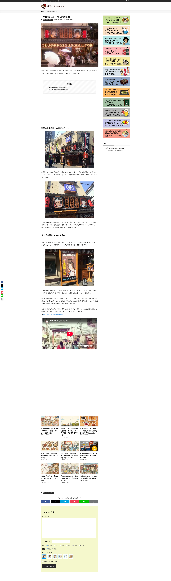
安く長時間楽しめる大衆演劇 (60, 89)
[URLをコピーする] (93, 501)
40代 (69, 545)
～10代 (50, 545)
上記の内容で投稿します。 (50, 561)
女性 (55, 549)
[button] (45, 501)
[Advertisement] (69, 111)
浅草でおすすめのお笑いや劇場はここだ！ (55, 314)
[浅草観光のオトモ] (53, 6)
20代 (56, 545)
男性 (49, 549)
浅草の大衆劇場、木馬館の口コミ (59, 87)
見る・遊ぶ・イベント (48, 19)
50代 (75, 545)
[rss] (126, 1)
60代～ (82, 545)
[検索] (129, 1)
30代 (63, 545)
